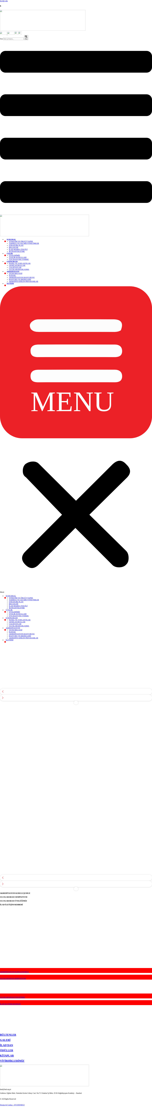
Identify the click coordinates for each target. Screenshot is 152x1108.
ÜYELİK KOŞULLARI (17, 257)
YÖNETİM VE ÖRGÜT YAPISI (21, 241)
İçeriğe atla (4, 1)
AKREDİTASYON (13, 271)
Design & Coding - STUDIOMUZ (12, 1105)
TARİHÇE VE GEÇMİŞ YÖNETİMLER (24, 243)
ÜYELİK (10, 253)
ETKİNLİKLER (12, 261)
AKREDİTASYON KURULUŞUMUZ (14, 972)
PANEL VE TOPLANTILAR (19, 263)
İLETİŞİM (10, 283)
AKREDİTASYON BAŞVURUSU (22, 277)
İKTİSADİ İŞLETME (17, 251)
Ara (1, 39)
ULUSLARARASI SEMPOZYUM (13, 978)
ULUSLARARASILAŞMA (19, 269)
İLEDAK (12, 275)
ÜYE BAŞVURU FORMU (19, 259)
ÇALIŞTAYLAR (15, 267)
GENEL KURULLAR (17, 265)
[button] (76, 439)
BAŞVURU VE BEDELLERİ (20, 279)
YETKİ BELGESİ (15, 273)
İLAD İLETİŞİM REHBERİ (10, 1004)
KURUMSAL (11, 239)
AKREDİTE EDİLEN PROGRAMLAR (23, 281)
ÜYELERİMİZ (14, 255)
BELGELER (13, 247)
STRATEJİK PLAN (16, 245)
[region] (76, 673)
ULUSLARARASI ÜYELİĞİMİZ (12, 997)
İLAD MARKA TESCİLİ (18, 249)
